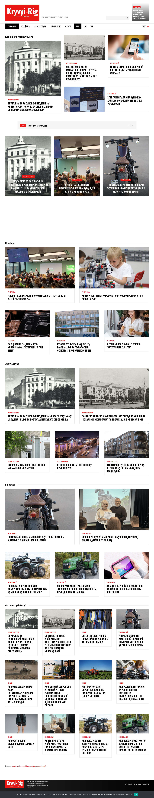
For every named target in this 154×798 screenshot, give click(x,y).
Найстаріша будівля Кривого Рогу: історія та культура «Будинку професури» (126, 468)
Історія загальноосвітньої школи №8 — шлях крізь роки (26, 466)
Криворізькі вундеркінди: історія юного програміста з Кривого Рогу (112, 297)
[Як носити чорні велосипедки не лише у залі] (21, 723)
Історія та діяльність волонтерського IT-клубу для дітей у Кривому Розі (77, 188)
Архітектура (13, 100)
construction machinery (21, 766)
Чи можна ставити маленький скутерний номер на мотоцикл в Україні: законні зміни (125, 188)
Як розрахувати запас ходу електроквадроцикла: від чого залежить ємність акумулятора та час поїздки (20, 694)
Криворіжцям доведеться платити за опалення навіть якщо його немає (139, 14)
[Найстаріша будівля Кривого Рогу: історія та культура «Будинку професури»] (126, 444)
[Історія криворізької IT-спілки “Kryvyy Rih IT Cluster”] (126, 323)
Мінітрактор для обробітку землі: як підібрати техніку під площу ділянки (94, 691)
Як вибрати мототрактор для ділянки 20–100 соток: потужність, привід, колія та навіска (76, 589)
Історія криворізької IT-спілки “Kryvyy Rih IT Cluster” (123, 345)
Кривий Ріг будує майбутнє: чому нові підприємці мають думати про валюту (110, 538)
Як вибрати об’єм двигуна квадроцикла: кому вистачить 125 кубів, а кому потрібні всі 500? (27, 589)
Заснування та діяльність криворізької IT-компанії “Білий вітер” (25, 347)
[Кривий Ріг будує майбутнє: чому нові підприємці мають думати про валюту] (114, 509)
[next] (132, 125)
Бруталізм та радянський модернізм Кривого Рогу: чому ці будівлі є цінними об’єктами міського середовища (30, 106)
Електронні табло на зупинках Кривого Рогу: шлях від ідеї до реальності (124, 100)
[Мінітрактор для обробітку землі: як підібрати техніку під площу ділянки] (95, 669)
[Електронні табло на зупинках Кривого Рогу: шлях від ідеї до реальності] (84, 99)
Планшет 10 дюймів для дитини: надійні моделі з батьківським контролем (125, 589)
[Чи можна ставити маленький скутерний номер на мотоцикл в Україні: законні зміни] (126, 166)
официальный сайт (39, 766)
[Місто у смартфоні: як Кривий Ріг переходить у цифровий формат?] (128, 47)
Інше (84, 632)
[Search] (127, 18)
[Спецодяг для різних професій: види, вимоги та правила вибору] (95, 619)
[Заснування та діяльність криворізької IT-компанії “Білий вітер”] (27, 323)
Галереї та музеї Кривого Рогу (41, 125)
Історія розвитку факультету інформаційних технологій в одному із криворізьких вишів (74, 347)
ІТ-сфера (76, 180)
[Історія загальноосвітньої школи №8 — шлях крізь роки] (27, 444)
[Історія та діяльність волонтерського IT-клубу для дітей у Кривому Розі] (77, 166)
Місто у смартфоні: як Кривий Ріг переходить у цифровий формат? (126, 70)
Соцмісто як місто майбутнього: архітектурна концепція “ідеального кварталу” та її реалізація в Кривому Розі (81, 73)
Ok (136, 794)
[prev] (128, 125)
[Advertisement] (77, 219)
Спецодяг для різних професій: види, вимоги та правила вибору (95, 639)
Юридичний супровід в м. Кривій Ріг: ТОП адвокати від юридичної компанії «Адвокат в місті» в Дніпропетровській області (58, 696)
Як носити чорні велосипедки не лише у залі (21, 744)
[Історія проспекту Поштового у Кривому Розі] (77, 444)
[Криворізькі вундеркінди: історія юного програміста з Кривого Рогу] (114, 268)
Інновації (137, 7)
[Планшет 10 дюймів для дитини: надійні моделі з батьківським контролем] (126, 565)
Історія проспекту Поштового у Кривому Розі (74, 466)
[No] (151, 794)
